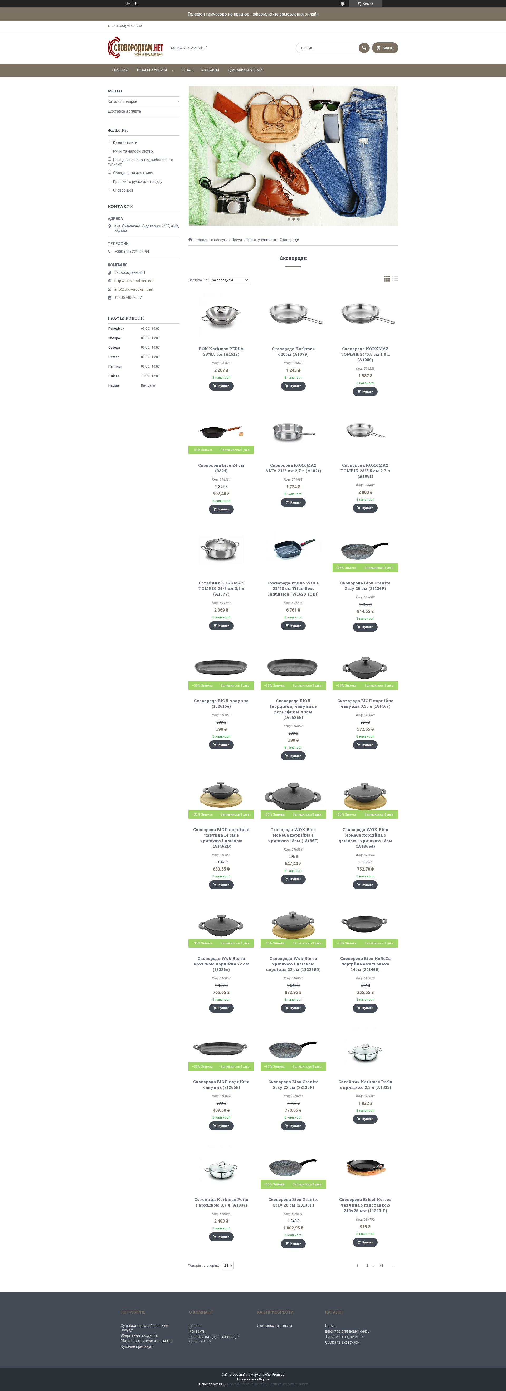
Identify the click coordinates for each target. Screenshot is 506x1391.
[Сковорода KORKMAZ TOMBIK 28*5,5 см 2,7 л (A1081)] (365, 431)
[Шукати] (364, 48)
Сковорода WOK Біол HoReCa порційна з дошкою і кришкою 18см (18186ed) (365, 838)
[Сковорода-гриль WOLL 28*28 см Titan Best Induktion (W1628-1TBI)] (293, 549)
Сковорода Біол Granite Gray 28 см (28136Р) (293, 1202)
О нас (187, 70)
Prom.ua (278, 1375)
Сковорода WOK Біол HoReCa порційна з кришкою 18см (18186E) (293, 835)
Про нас (195, 1326)
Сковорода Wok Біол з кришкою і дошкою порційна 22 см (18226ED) (293, 964)
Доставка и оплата (245, 70)
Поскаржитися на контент (246, 1384)
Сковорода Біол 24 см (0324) (221, 467)
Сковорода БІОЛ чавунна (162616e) (221, 703)
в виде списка (395, 280)
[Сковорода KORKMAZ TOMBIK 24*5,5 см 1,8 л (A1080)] (365, 315)
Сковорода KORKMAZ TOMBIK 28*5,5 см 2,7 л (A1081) (365, 470)
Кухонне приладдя (137, 1346)
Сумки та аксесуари (342, 1342)
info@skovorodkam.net (133, 289)
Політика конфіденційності (288, 1384)
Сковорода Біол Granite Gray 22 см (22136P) (293, 1084)
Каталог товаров (122, 101)
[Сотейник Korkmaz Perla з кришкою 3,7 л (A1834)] (221, 1166)
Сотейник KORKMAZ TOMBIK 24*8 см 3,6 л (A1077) (221, 588)
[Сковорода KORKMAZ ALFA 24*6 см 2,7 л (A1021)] (293, 431)
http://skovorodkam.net (134, 281)
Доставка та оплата (274, 1326)
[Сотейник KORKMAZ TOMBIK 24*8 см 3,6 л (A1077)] (221, 549)
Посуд (237, 240)
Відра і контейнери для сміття (146, 1341)
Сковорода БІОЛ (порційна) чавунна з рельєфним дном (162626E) (293, 709)
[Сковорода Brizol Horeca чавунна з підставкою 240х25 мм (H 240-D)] (365, 1166)
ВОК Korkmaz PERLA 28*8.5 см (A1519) (221, 351)
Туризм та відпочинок (344, 1337)
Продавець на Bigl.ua (253, 1379)
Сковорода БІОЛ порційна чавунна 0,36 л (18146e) (365, 703)
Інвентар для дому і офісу (347, 1331)
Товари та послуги (212, 240)
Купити (223, 386)
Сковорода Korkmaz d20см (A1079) (293, 351)
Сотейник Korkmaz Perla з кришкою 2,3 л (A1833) (365, 1084)
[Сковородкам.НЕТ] (136, 57)
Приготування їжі (261, 240)
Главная (120, 70)
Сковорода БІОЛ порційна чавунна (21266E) (221, 1084)
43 (381, 1265)
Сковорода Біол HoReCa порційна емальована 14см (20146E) (365, 964)
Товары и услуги (152, 70)
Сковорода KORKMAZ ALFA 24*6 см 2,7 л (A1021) (293, 467)
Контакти (197, 1331)
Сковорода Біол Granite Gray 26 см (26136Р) (365, 585)
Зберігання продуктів (139, 1335)
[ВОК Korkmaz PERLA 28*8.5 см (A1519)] (221, 315)
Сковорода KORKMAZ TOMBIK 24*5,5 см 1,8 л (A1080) (365, 354)
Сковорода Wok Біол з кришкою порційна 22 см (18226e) (221, 964)
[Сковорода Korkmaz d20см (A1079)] (293, 315)
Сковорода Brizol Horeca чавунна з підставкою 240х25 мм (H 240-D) (365, 1205)
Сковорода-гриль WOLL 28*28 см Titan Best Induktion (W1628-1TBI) (293, 588)
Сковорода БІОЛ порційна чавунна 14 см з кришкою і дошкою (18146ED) (221, 838)
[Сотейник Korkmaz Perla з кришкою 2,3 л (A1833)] (365, 1048)
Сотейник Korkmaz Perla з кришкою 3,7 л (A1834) (221, 1202)
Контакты (210, 70)
